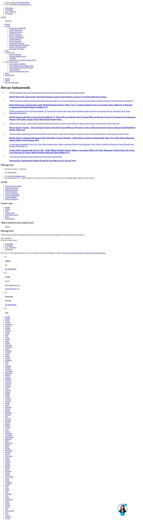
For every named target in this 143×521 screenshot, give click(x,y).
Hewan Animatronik (16, 36)
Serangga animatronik (16, 37)
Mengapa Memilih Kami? (17, 56)
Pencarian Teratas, (100, 253)
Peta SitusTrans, (79, 253)
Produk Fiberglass (15, 34)
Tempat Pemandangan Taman (19, 71)
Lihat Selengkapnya (11, 199)
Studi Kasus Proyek (11, 215)
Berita (7, 73)
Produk (7, 26)
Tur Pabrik (12, 58)
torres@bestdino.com (12, 289)
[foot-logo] (7, 227)
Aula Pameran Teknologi (17, 64)
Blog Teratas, (89, 253)
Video (7, 51)
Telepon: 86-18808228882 (21, 2)
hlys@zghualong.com (18, 176)
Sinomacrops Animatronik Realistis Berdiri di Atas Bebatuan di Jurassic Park (42, 161)
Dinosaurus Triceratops (16, 49)
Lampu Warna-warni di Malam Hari (21, 68)
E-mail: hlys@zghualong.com (21, 4)
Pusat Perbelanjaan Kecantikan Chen (21, 66)
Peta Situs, (70, 253)
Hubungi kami (10, 75)
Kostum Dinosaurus (15, 30)
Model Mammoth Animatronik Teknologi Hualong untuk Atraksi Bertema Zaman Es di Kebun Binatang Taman (57, 97)
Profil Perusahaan (15, 54)
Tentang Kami (9, 213)
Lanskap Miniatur (15, 39)
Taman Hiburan (14, 69)
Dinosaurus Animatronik (17, 28)
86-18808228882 (10, 269)
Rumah (7, 24)
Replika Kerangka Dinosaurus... (19, 45)
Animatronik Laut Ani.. (17, 43)
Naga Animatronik (15, 41)
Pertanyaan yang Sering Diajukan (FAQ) (22, 60)
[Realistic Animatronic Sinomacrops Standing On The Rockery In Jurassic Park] (35, 157)
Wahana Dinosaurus (16, 32)
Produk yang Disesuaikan (17, 47)
